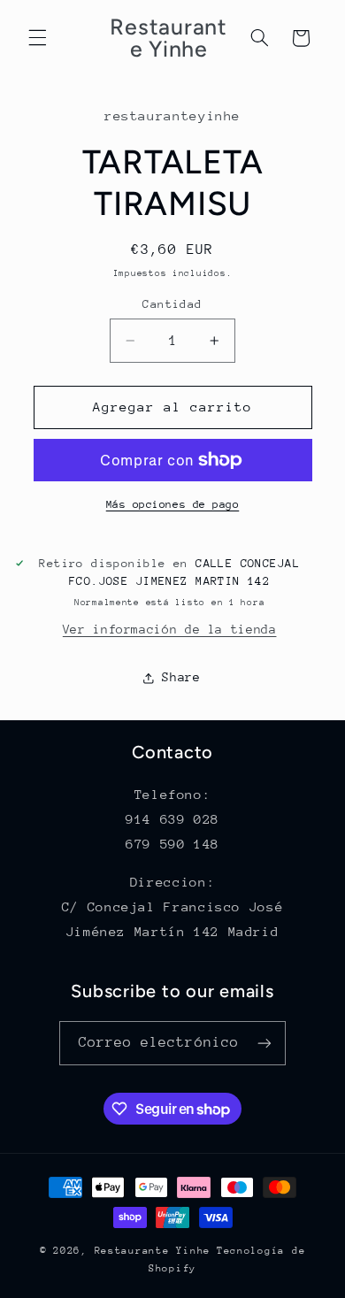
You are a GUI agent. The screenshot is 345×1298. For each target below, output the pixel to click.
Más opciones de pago (173, 504)
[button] (37, 38)
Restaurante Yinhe (153, 1250)
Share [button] (181, 677)
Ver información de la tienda (170, 629)
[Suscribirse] (264, 1042)
